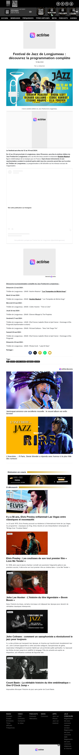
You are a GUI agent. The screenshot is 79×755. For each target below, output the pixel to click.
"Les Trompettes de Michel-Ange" (54, 291)
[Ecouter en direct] (63, 4)
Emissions (9, 721)
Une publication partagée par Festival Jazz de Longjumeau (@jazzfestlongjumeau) (39, 240)
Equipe (8, 718)
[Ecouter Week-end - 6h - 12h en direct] (39, 480)
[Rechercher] (67, 4)
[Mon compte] (71, 4)
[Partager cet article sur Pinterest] (39, 354)
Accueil (4, 18)
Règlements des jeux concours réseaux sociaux (68, 723)
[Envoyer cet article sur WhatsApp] (44, 354)
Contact (9, 716)
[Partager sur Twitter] (34, 354)
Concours (44, 716)
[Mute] (30, 11)
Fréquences (28, 18)
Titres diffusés (43, 18)
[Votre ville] (58, 4)
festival (12, 361)
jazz (8, 361)
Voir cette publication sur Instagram (19, 207)
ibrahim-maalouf (20, 361)
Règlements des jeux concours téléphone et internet (68, 743)
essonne (37, 361)
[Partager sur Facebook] (29, 354)
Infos (54, 18)
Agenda (73, 18)
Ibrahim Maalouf (64, 156)
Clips (19, 716)
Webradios (15, 18)
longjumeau (30, 361)
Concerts (21, 718)
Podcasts (63, 18)
